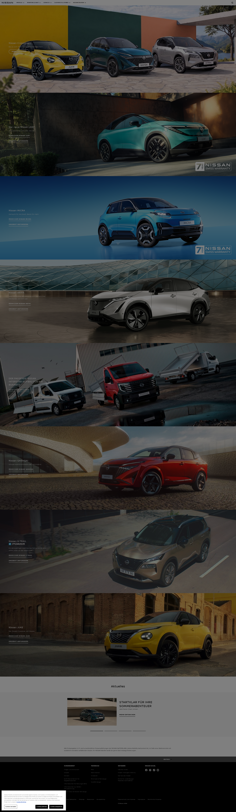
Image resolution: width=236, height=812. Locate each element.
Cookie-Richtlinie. (21, 802)
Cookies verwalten (10, 806)
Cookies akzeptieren (56, 806)
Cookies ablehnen (41, 806)
